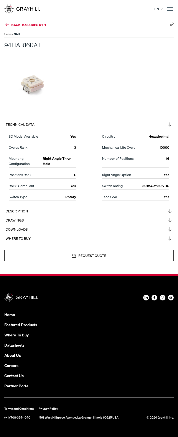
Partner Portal (17, 385)
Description (17, 211)
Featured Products (20, 324)
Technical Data (20, 124)
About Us (12, 355)
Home (9, 314)
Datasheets (14, 344)
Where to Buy (18, 238)
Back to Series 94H (28, 24)
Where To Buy (16, 334)
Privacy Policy (48, 408)
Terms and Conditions (19, 408)
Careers (11, 365)
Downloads (17, 229)
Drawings (15, 220)
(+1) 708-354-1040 (17, 417)
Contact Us (14, 375)
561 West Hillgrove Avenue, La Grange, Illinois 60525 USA (79, 417)
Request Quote (92, 255)
